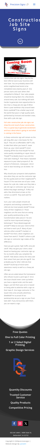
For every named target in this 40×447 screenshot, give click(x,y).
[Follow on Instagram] (20, 423)
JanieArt (23, 444)
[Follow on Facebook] (14, 423)
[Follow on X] (25, 423)
